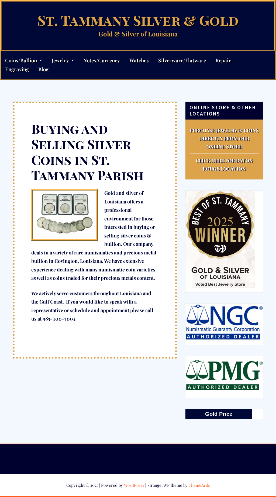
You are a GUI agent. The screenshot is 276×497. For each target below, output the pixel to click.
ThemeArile (199, 485)
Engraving (17, 69)
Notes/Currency (101, 60)
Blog (43, 69)
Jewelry (60, 60)
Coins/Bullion (21, 60)
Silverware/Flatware (182, 60)
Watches (139, 60)
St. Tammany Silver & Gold (138, 20)
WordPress (134, 485)
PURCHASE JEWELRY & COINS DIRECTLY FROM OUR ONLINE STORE (224, 138)
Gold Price (218, 414)
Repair (223, 60)
